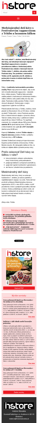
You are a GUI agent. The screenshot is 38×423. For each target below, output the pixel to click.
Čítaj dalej (31, 317)
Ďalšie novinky (19, 392)
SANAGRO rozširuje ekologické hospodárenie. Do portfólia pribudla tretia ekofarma (17, 216)
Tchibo (19, 36)
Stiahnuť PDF (19, 288)
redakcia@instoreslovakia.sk (19, 419)
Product (9, 36)
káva (14, 36)
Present (4, 36)
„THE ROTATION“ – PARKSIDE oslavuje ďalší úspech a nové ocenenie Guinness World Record (18, 229)
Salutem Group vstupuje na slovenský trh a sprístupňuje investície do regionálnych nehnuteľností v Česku (18, 222)
